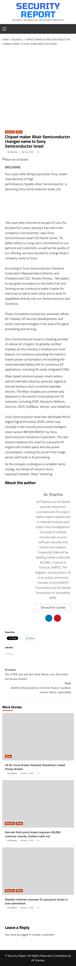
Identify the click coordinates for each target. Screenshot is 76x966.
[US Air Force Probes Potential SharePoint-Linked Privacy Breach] (38, 736)
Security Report (38, 10)
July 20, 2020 (27, 152)
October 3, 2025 (27, 773)
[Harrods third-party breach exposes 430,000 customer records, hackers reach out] (38, 804)
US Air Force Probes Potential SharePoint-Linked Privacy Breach (35, 767)
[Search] (70, 28)
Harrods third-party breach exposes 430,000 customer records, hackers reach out (32, 834)
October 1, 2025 (27, 840)
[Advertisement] (38, 87)
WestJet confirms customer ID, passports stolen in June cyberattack (36, 901)
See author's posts (53, 607)
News (19, 132)
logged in (26, 934)
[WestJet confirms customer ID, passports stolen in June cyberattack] (38, 871)
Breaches (10, 823)
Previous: (36, 674)
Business (10, 132)
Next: (40, 688)
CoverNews (61, 956)
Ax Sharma (12, 152)
